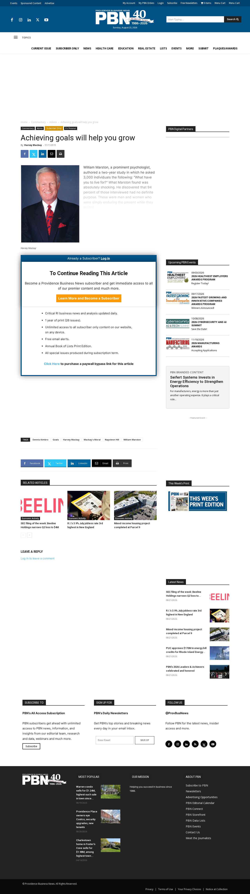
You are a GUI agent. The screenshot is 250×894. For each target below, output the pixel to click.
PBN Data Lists (195, 820)
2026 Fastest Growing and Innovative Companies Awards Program (209, 301)
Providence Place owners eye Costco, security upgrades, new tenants (86, 819)
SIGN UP (144, 740)
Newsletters (193, 791)
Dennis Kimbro (40, 439)
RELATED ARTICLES (35, 482)
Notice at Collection (217, 889)
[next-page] (29, 535)
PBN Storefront (195, 814)
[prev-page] (23, 535)
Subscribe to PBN (197, 785)
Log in (105, 258)
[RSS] (195, 744)
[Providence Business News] (125, 17)
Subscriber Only (53, 128)
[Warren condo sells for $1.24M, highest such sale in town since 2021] (110, 792)
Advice (53, 122)
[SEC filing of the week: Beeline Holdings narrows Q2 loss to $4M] (42, 505)
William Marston (132, 439)
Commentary (38, 122)
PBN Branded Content (187, 372)
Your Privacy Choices (189, 889)
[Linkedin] (29, 20)
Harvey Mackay (33, 145)
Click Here (52, 364)
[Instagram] (20, 20)
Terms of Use (165, 889)
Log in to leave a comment (37, 558)
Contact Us (193, 832)
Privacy (149, 889)
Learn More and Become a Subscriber (88, 298)
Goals (56, 439)
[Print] (60, 154)
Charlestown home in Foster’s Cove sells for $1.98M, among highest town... (85, 848)
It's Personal (70, 128)
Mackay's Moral (92, 439)
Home (24, 122)
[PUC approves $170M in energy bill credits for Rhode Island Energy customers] (219, 653)
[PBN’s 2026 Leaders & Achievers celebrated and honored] (219, 672)
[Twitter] (37, 20)
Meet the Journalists (198, 838)
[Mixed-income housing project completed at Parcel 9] (135, 505)
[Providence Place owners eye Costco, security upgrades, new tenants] (110, 816)
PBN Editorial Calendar (200, 803)
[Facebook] (12, 20)
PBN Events (193, 826)
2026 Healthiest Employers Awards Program (209, 278)
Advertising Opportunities (202, 797)
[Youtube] (46, 20)
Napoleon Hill (112, 439)
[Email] (51, 154)
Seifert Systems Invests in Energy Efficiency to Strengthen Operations (196, 381)
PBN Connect (194, 809)
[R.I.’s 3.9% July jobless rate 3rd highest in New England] (88, 505)
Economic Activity (30, 518)
